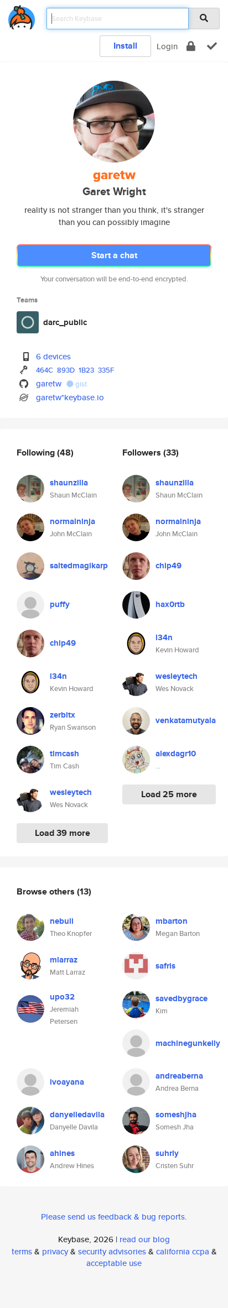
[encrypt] (190, 46)
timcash (64, 753)
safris (165, 966)
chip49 (63, 643)
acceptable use (114, 1263)
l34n (58, 676)
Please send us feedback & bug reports (113, 1216)
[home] (21, 15)
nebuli (62, 921)
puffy (60, 604)
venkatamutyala (186, 720)
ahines (62, 1153)
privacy (55, 1251)
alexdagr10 (176, 753)
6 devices (53, 356)
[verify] (212, 46)
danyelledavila (77, 1114)
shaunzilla (69, 483)
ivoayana (67, 1082)
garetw (48, 383)
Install (125, 45)
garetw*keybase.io (70, 397)
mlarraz (63, 960)
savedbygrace (182, 998)
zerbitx (62, 715)
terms (22, 1251)
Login (167, 46)
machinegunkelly (188, 1043)
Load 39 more (62, 832)
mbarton (172, 921)
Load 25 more (169, 794)
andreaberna (179, 1076)
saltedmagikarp (79, 565)
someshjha (176, 1114)
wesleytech (71, 792)
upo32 (62, 997)
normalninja (72, 521)
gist (80, 384)
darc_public (65, 322)
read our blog (145, 1239)
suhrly (167, 1153)
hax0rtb (170, 604)
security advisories (112, 1251)
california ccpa (182, 1251)
